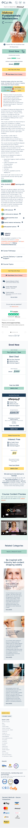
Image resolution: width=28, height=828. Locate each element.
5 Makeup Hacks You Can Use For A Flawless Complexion (13, 681)
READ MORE (9, 609)
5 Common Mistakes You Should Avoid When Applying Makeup (12, 633)
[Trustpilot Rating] (14, 58)
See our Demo (14, 297)
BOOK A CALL (5, 713)
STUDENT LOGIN (7, 716)
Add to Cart (14, 429)
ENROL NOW (7, 181)
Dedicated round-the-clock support (10, 218)
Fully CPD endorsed (7, 210)
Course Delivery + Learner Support (12, 257)
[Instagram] (15, 335)
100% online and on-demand (10, 214)
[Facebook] (17, 335)
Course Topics (8, 264)
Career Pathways (9, 251)
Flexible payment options (9, 226)
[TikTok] (18, 335)
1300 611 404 (15, 306)
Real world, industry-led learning (11, 222)
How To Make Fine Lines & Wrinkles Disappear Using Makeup (12, 586)
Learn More (14, 422)
